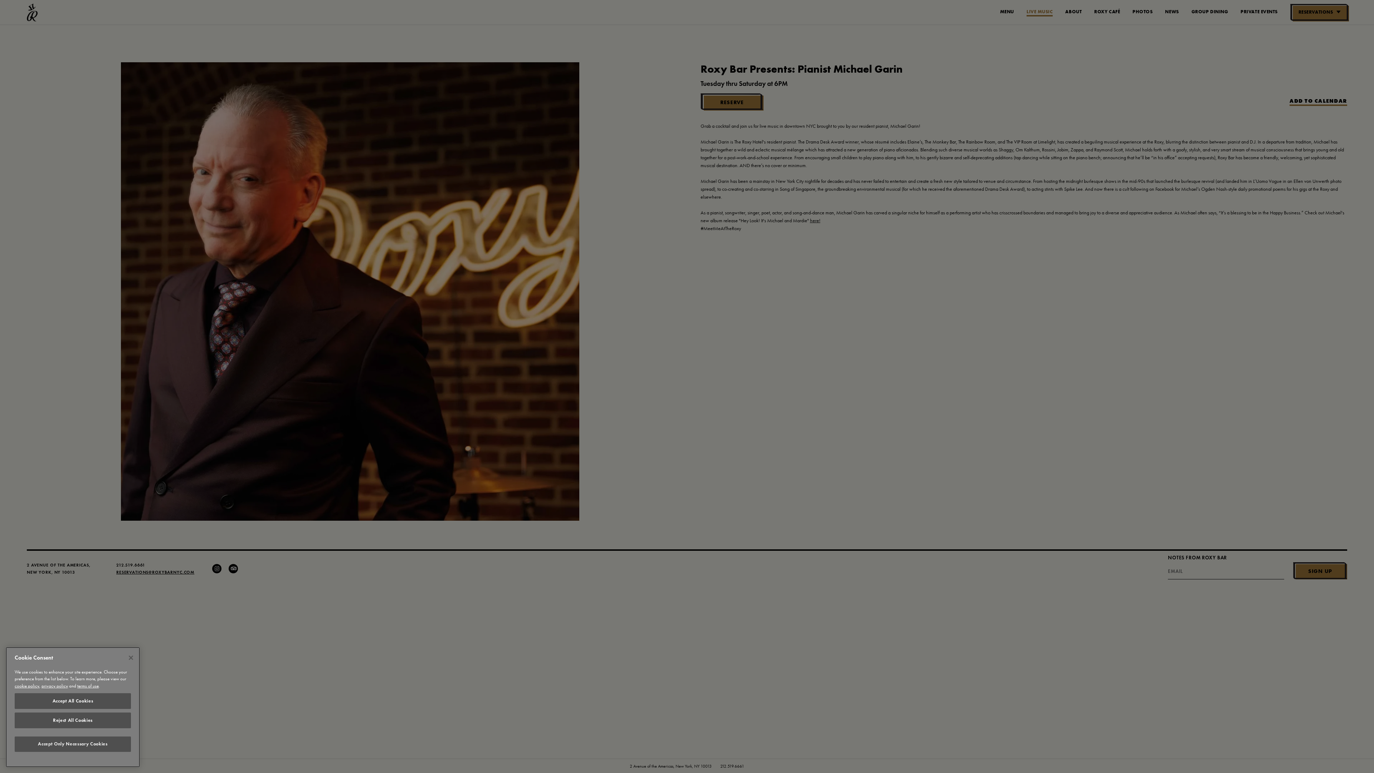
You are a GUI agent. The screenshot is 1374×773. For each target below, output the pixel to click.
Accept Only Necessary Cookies (72, 744)
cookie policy (27, 686)
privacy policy (55, 686)
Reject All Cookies (73, 720)
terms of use (88, 686)
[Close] (131, 658)
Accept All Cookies (73, 701)
